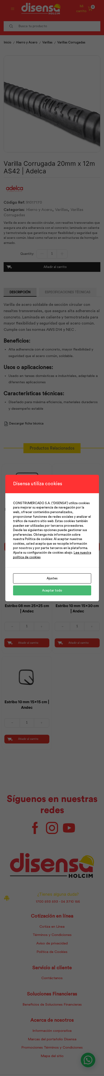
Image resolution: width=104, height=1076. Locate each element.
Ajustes (52, 578)
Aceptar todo (52, 590)
